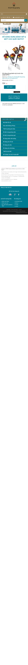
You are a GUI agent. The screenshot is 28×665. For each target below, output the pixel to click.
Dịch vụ (16, 203)
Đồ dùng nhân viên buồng (9, 138)
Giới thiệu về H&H (18, 201)
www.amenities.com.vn (6, 180)
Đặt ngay (10, 87)
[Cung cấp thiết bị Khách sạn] (14, 6)
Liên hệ (16, 206)
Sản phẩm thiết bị (8, 119)
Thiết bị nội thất (7, 151)
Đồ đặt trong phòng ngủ (9, 135)
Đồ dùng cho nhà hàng (13, 76)
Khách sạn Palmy (5, 201)
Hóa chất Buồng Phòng (9, 125)
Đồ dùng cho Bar (7, 145)
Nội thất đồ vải (7, 122)
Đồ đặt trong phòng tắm (9, 132)
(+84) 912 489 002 (6, 17)
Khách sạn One (5, 203)
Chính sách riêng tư (14, 209)
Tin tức (16, 204)
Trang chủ (2, 33)
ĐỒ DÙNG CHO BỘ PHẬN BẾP (11, 154)
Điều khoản (8, 209)
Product (8, 33)
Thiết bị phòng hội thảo (9, 129)
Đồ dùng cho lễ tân (8, 141)
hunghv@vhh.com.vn (19, 17)
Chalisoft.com (25, 212)
